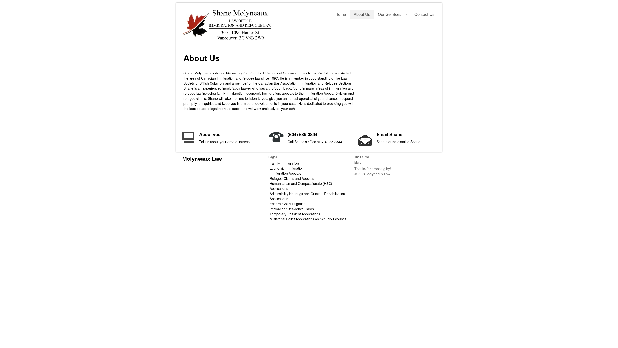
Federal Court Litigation (288, 203)
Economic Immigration (287, 168)
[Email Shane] (365, 144)
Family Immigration (284, 163)
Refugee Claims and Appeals (292, 178)
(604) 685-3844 (302, 134)
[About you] (188, 140)
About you (210, 134)
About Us (362, 14)
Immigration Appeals (285, 173)
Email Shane (389, 134)
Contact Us (424, 14)
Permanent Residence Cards (292, 208)
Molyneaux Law (202, 158)
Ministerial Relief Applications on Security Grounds (308, 219)
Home (340, 14)
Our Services (389, 14)
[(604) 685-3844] (276, 139)
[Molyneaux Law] (227, 25)
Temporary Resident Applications (295, 213)
